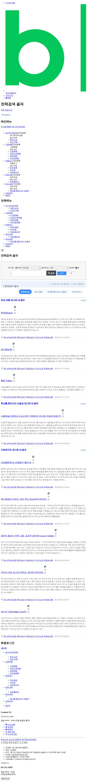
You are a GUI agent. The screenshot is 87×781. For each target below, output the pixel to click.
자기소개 (39, 337)
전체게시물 (48, 337)
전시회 (12, 170)
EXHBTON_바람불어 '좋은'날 (16, 462)
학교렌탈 (13, 156)
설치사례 (9, 175)
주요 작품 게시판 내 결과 (13, 300)
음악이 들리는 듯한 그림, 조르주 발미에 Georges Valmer (27, 536)
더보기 (83, 300)
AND (62, 273)
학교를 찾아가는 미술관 (19, 191)
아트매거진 (14, 172)
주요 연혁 (14, 142)
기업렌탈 (13, 151)
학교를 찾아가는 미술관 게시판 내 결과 (19, 403)
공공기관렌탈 (15, 154)
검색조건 (45, 268)
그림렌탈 (9, 144)
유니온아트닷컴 (12, 133)
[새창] (14, 307)
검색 (52, 273)
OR (71, 273)
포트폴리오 (14, 182)
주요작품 (13, 168)
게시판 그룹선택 (14, 268)
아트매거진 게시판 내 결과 (13, 450)
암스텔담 (6, 349)
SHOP (7, 195)
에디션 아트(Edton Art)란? (13, 612)
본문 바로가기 (6, 110)
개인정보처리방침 (29, 740)
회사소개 (13, 140)
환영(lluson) (7, 313)
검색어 (74, 268)
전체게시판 (25, 292)
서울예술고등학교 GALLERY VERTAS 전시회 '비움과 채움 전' (31, 416)
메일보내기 (31, 337)
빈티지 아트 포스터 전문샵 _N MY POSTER (22, 572)
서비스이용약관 (15, 740)
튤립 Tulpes (6, 380)
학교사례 (9, 184)
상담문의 (9, 193)
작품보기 (9, 161)
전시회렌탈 (14, 158)
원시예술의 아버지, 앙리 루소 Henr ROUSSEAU (24, 499)
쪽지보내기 (21, 337)
